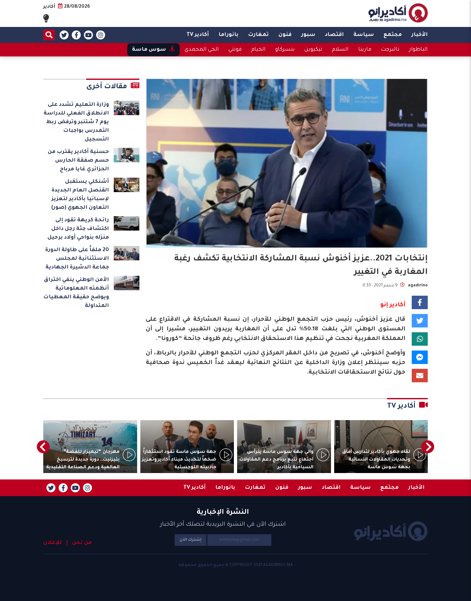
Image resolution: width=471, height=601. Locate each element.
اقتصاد (334, 35)
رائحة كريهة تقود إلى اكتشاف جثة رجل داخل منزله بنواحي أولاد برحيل (78, 229)
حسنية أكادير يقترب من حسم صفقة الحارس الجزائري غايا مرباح (78, 160)
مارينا (364, 50)
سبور (308, 35)
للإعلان (52, 543)
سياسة (363, 35)
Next (43, 446)
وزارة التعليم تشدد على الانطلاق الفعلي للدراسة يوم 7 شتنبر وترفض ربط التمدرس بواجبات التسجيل (76, 122)
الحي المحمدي (202, 50)
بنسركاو (285, 50)
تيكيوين (313, 50)
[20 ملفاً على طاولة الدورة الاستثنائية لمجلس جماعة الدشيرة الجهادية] (126, 253)
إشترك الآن (190, 540)
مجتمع (393, 35)
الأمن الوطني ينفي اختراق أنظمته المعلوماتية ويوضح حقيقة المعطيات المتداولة (76, 293)
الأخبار (419, 35)
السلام (340, 50)
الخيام (258, 50)
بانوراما (228, 35)
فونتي (235, 50)
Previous (427, 446)
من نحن (82, 543)
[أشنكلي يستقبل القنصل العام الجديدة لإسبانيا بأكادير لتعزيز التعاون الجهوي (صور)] (126, 185)
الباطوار (418, 50)
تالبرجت (390, 50)
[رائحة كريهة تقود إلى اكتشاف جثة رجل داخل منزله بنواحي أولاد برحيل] (126, 223)
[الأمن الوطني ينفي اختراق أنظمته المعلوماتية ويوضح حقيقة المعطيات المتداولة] (126, 283)
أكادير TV (197, 35)
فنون (285, 35)
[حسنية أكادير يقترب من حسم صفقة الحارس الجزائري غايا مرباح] (126, 155)
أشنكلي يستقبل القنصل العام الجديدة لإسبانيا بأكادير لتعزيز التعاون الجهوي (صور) (80, 195)
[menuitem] (419, 35)
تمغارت (258, 35)
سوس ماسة (149, 50)
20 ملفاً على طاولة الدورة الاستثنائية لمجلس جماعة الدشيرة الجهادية (77, 258)
